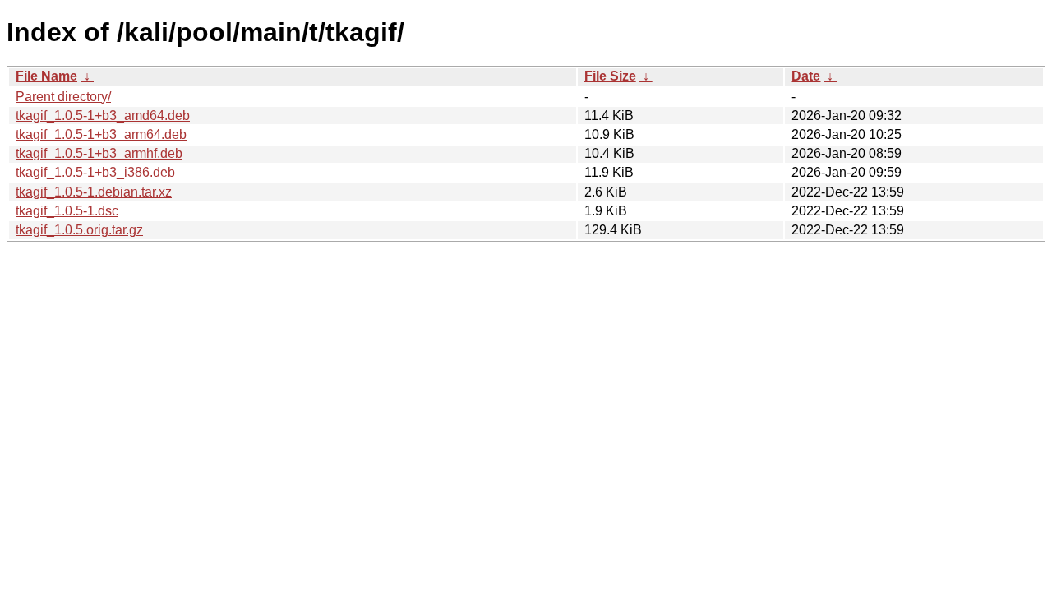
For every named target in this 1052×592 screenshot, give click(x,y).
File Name (46, 76)
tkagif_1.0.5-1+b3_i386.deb (95, 172)
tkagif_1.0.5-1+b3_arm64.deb (101, 134)
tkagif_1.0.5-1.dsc (67, 211)
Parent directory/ (63, 97)
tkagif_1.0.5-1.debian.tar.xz (94, 192)
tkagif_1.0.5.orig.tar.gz (79, 230)
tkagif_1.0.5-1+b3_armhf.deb (99, 153)
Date (805, 76)
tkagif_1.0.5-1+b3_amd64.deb (103, 116)
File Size (610, 76)
